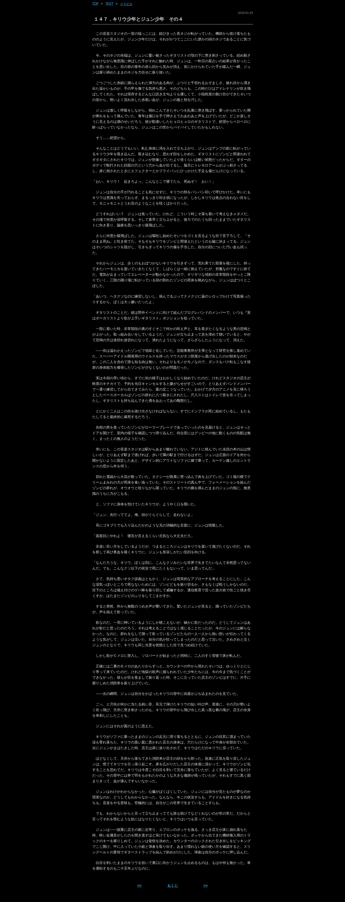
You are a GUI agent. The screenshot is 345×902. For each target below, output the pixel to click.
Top (95, 3)
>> (205, 885)
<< (139, 885)
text (109, 3)
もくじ (172, 885)
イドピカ (126, 4)
